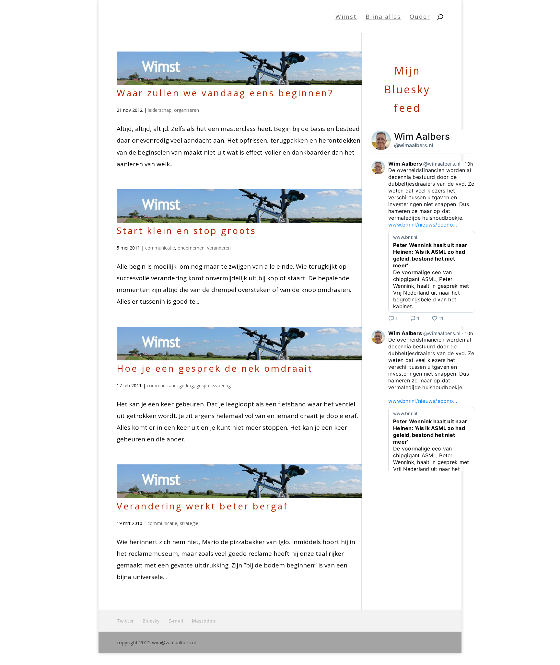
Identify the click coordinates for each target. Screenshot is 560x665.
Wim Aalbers (422, 136)
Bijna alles (383, 17)
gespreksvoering (213, 385)
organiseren (186, 110)
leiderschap (159, 110)
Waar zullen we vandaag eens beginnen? (225, 93)
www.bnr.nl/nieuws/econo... (422, 224)
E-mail (176, 621)
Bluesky (151, 621)
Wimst (346, 17)
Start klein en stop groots (186, 230)
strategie (189, 523)
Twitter (125, 621)
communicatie (160, 248)
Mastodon (203, 621)
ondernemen (191, 248)
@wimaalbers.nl (413, 145)
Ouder (420, 17)
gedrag (186, 385)
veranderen (219, 248)
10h (469, 164)
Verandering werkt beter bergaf (202, 506)
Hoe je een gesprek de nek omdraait (215, 368)
